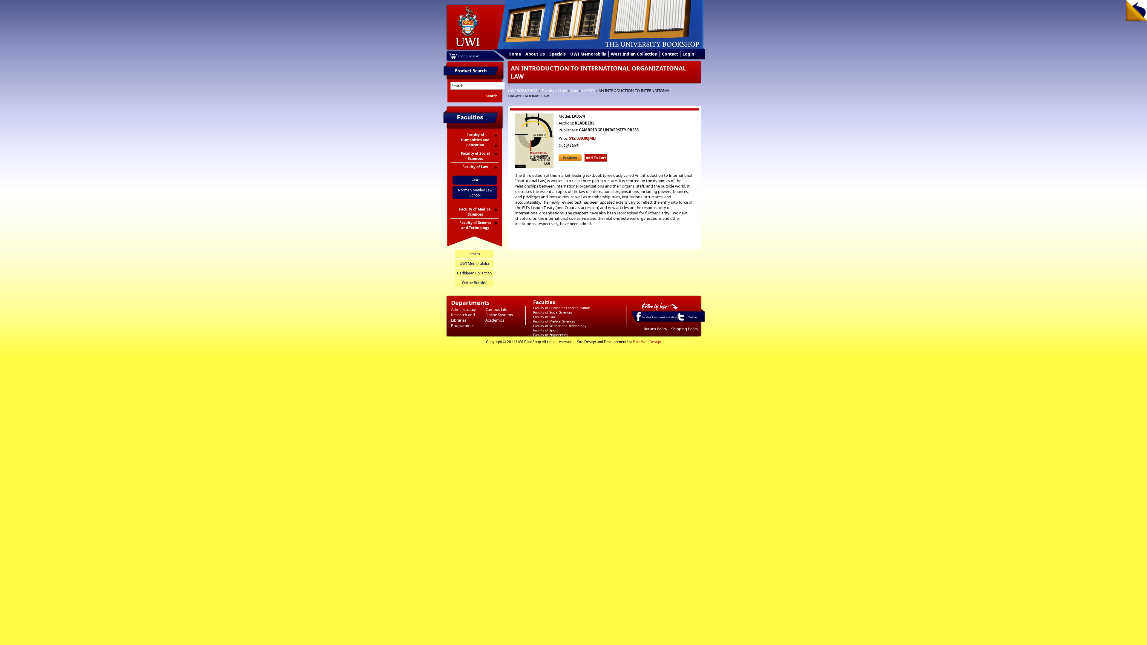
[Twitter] (681, 320)
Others (474, 254)
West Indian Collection (634, 54)
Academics (494, 320)
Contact (670, 54)
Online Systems (499, 314)
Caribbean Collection (474, 273)
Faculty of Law (554, 90)
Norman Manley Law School (475, 193)
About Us (535, 54)
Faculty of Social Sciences (552, 312)
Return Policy (655, 328)
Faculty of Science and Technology (559, 325)
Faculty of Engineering (550, 334)
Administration (464, 309)
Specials (557, 54)
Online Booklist (474, 282)
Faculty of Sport (545, 330)
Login (688, 54)
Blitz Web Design (647, 341)
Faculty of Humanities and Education (561, 307)
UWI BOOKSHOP (523, 90)
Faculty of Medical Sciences (554, 321)
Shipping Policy (684, 328)
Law (574, 90)
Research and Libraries (463, 317)
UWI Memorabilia (588, 54)
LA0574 (588, 90)
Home (514, 54)
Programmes (462, 325)
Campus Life (496, 309)
